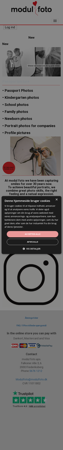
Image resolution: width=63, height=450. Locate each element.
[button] (31, 248)
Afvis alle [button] (32, 241)
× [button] (56, 199)
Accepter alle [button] (32, 234)
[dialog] (31, 225)
